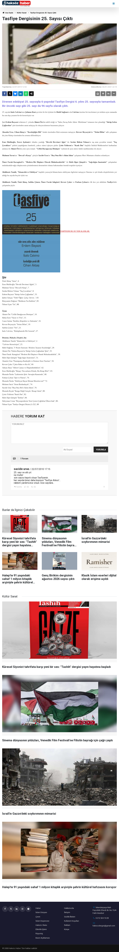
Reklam (67, 925)
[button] (103, 93)
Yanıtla (19, 487)
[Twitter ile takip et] (11, 909)
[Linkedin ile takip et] (17, 909)
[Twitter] (10, 93)
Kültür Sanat (21, 13)
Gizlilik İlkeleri (69, 917)
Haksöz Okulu (41, 925)
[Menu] (114, 3)
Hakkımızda (69, 908)
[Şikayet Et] (104, 486)
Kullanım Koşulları (71, 921)
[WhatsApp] (26, 93)
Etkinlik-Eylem (41, 929)
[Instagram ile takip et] (22, 909)
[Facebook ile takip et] (5, 909)
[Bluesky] (15, 93)
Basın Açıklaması (43, 938)
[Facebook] (4, 93)
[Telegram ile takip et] (28, 909)
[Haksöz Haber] (16, 3)
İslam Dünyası (41, 912)
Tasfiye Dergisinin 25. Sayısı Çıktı (43, 13)
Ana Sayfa (9, 13)
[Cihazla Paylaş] (31, 93)
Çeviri (38, 917)
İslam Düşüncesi (42, 921)
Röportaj (39, 933)
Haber (38, 908)
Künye (66, 929)
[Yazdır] (97, 93)
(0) (27, 487)
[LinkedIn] (20, 93)
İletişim (67, 912)
